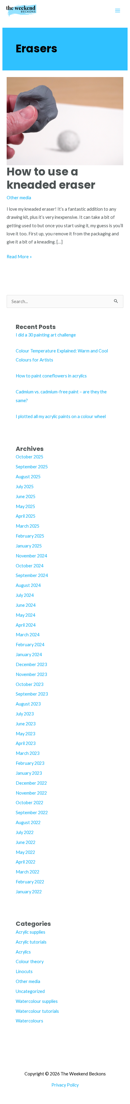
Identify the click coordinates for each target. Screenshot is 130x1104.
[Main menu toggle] (117, 10)
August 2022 (28, 822)
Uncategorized (30, 991)
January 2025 (29, 545)
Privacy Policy (65, 1084)
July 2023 (25, 713)
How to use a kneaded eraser (51, 178)
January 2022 (29, 891)
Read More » (19, 257)
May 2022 (25, 852)
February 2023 (30, 763)
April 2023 (25, 743)
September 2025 (32, 466)
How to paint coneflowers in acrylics (51, 375)
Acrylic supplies (30, 932)
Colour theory (30, 961)
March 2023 (27, 753)
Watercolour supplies (37, 1001)
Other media (19, 197)
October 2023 (29, 684)
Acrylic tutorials (31, 941)
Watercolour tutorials (37, 1011)
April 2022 (25, 861)
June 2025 (25, 496)
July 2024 (25, 595)
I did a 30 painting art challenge (46, 334)
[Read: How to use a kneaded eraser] (65, 120)
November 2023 (31, 674)
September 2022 (32, 812)
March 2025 (27, 526)
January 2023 (29, 773)
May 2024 (25, 615)
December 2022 (31, 783)
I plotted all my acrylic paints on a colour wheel (61, 416)
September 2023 (32, 693)
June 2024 (25, 605)
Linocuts (24, 971)
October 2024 (29, 565)
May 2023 (25, 733)
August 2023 (28, 703)
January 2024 (29, 654)
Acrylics (23, 951)
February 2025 (30, 535)
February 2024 (30, 644)
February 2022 (30, 881)
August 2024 (28, 585)
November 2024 (31, 555)
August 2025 (28, 476)
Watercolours (29, 1020)
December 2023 (31, 664)
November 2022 (31, 792)
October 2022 (29, 802)
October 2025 (29, 456)
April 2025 (25, 516)
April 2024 (25, 625)
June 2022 (25, 842)
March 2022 (27, 871)
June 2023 (25, 723)
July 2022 (25, 832)
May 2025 (25, 506)
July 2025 (25, 486)
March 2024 (27, 634)
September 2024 (32, 575)
